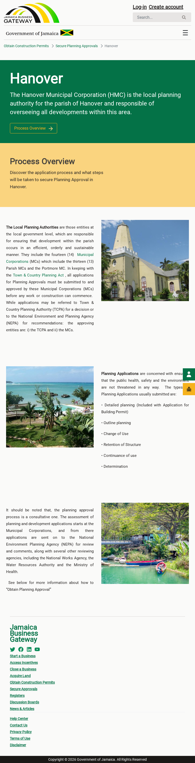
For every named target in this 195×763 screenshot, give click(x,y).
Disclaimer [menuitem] (18, 745)
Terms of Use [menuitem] (20, 738)
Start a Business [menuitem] (23, 656)
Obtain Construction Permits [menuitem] (32, 682)
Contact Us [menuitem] (18, 725)
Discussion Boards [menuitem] (24, 702)
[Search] (184, 17)
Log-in (140, 7)
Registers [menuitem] (17, 695)
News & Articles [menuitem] (22, 709)
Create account (166, 7)
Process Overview (30, 128)
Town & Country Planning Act (38, 275)
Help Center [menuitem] (19, 719)
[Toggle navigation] (185, 33)
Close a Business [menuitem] (23, 669)
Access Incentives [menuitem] (24, 663)
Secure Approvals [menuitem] (23, 689)
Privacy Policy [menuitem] (21, 732)
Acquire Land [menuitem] (20, 676)
